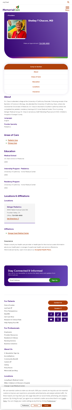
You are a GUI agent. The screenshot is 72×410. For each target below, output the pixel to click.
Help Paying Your (11, 322)
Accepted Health (43, 250)
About (36, 72)
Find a (9, 305)
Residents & (11, 338)
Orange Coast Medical (14, 386)
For (9, 301)
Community (11, 359)
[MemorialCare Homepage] (11, 8)
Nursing (10, 341)
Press (8, 368)
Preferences (25, 405)
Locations (36, 87)
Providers (11, 15)
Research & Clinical (12, 320)
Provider (11, 335)
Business (10, 344)
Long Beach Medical (13, 380)
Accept (46, 405)
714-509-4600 (44, 43)
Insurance (36, 92)
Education (36, 82)
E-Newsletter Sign (11, 353)
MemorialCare (11, 370)
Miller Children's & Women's (17, 383)
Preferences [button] (51, 401)
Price (10, 311)
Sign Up (54, 280)
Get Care (9, 317)
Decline (36, 405)
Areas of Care (36, 77)
